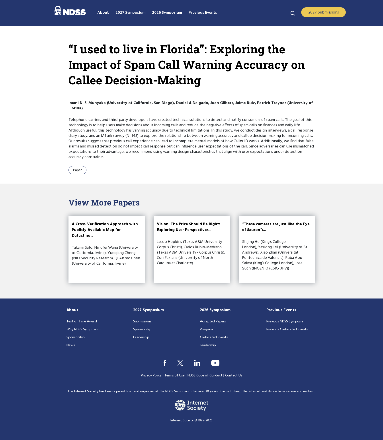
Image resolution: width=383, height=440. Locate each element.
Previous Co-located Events (287, 329)
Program (206, 329)
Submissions (142, 321)
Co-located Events (214, 337)
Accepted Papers (213, 321)
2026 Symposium (215, 310)
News (70, 345)
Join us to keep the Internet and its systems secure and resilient (267, 391)
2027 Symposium (148, 310)
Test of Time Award (81, 321)
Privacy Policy (151, 375)
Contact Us (233, 375)
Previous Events (281, 310)
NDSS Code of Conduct (205, 375)
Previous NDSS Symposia (284, 321)
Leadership (141, 337)
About (72, 310)
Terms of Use (174, 375)
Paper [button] (77, 170)
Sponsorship (75, 337)
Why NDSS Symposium (83, 329)
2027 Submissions (323, 12)
